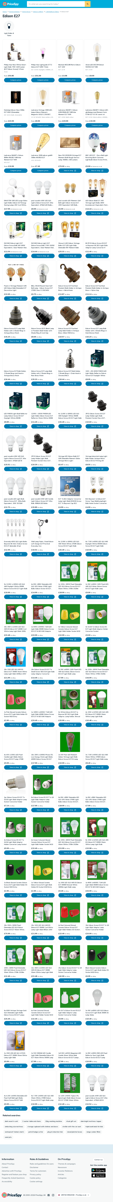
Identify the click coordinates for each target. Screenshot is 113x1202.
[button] (98, 1160)
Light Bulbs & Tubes (52, 11)
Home (5, 11)
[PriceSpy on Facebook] (48, 1195)
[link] (16, 61)
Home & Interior (14, 11)
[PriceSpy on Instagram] (53, 1195)
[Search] (87, 4)
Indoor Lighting (38, 11)
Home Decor (26, 11)
